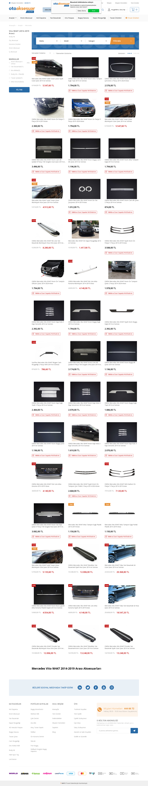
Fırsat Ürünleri (133, 18)
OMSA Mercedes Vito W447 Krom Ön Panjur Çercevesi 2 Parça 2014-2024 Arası (120, 80)
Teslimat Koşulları (80, 709)
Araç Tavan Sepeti (37, 727)
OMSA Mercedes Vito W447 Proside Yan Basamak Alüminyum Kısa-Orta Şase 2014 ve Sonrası (47, 647)
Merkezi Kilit (35, 714)
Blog (54, 732)
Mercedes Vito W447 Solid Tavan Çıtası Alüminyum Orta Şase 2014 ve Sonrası (45, 566)
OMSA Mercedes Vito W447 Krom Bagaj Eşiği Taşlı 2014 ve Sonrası (121, 404)
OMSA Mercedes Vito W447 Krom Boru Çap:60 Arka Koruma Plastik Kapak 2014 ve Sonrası (48, 607)
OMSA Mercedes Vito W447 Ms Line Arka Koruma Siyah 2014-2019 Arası (82, 607)
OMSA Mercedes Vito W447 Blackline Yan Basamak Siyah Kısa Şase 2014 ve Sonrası (83, 566)
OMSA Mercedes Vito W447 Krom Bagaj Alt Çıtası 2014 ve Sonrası (120, 363)
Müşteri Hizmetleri (121, 3)
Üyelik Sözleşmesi (80, 718)
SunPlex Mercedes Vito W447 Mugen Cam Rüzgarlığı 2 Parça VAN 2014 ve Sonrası (46, 363)
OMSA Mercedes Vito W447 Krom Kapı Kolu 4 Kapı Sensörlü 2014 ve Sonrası (121, 445)
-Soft (62, 783)
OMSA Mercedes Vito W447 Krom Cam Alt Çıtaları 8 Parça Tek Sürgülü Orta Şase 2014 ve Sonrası (84, 363)
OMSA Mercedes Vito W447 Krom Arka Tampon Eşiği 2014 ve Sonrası (121, 161)
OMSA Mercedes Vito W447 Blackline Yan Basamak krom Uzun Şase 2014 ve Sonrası (83, 647)
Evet (93, 11)
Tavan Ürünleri (115, 18)
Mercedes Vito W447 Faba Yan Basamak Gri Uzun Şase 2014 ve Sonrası (120, 566)
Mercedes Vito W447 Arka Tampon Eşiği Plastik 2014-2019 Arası (84, 526)
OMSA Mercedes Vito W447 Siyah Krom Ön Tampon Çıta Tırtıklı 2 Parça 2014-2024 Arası (83, 485)
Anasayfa (55, 709)
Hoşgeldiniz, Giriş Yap (118, 10)
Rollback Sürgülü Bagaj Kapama (39, 750)
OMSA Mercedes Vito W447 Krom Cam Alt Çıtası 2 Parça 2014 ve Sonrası (122, 201)
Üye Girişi (77, 723)
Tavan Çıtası (13, 737)
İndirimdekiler (57, 718)
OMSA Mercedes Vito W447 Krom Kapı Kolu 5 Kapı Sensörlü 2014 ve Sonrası (48, 323)
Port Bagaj (34, 746)
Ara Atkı (33, 723)
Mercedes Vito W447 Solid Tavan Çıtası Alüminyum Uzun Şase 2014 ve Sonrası (118, 120)
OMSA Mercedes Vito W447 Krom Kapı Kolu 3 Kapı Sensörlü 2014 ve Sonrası (84, 445)
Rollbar (33, 732)
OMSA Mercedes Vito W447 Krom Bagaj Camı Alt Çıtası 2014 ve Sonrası (84, 161)
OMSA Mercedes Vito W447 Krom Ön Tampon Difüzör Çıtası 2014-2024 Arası (48, 282)
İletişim (109, 3)
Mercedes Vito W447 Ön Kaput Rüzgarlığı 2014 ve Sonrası (84, 242)
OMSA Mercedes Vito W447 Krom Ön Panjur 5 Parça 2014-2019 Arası (48, 120)
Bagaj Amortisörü (37, 709)
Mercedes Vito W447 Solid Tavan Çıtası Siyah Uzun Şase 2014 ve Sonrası (47, 80)
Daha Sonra (82, 11)
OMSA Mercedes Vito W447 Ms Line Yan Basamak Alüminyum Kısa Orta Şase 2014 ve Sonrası (47, 242)
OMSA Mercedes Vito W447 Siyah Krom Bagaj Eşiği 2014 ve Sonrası (121, 323)
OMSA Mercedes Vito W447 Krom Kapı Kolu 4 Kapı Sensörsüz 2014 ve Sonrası (84, 404)
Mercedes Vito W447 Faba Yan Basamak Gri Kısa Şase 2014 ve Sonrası (122, 607)
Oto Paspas (69, 18)
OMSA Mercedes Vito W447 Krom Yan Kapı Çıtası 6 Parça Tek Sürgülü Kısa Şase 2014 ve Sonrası (47, 526)
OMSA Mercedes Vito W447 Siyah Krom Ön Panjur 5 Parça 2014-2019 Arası (120, 242)
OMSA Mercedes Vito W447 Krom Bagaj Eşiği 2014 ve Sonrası (84, 323)
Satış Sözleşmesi (80, 727)
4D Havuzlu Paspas (16, 727)
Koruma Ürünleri (14, 44)
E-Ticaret (67, 783)
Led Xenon (12, 759)
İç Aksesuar (13, 52)
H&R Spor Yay (14, 755)
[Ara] (102, 9)
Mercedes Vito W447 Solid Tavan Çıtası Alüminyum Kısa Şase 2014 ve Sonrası (45, 201)
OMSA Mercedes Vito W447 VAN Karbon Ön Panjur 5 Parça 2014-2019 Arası (120, 485)
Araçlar (12, 18)
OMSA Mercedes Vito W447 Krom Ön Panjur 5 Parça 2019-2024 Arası (84, 120)
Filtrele (117, 41)
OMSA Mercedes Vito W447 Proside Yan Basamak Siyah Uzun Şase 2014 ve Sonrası (120, 647)
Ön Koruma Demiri (37, 737)
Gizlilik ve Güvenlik (80, 737)
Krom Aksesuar (26, 18)
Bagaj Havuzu (83, 18)
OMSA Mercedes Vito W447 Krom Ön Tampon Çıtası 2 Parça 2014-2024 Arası (121, 282)
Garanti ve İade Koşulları (82, 732)
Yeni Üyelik (77, 714)
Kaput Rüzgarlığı (99, 18)
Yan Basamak (55, 18)
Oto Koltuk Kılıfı (14, 746)
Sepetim (55, 727)
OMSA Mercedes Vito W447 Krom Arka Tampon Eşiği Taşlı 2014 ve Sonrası (85, 80)
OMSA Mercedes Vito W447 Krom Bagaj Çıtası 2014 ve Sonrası (48, 445)
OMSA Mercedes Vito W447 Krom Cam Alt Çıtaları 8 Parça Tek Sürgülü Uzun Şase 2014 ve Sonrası (48, 161)
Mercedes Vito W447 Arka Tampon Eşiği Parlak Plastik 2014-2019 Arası (121, 526)
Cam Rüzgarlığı (14, 741)
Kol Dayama (41, 18)
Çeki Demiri (35, 718)
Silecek (33, 741)
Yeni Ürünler (135, 3)
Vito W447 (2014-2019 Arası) (19, 32)
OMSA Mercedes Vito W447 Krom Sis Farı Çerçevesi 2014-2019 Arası (82, 201)
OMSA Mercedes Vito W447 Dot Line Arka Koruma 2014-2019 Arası (46, 485)
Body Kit (12, 37)
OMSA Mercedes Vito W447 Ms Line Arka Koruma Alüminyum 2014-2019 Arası (82, 282)
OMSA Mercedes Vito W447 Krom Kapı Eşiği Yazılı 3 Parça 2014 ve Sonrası (47, 404)
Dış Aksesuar (13, 40)
